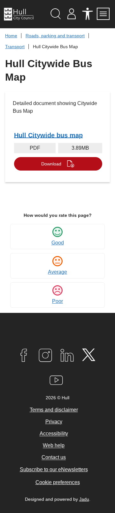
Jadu (84, 499)
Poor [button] (57, 301)
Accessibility (54, 434)
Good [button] (57, 242)
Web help (54, 445)
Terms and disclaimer (54, 409)
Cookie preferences (57, 482)
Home (11, 35)
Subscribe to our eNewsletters (54, 469)
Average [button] (57, 272)
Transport (15, 46)
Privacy (53, 421)
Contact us (54, 457)
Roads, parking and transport (55, 35)
